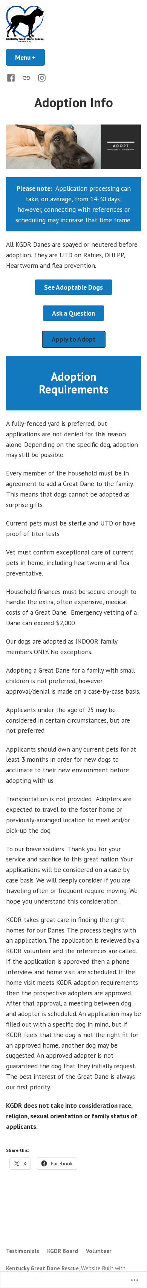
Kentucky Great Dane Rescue (42, 1268)
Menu (30, 57)
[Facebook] (12, 77)
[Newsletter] (26, 77)
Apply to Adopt (74, 339)
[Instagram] (40, 77)
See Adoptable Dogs (73, 287)
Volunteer (99, 1251)
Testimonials (22, 1251)
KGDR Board (62, 1251)
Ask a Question (73, 313)
